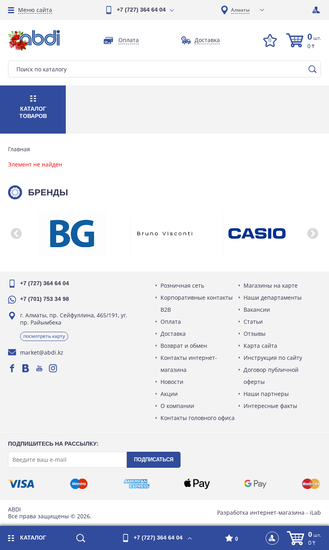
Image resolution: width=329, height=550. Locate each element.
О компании (177, 406)
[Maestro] (79, 484)
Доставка (173, 333)
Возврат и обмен (183, 345)
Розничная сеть (182, 285)
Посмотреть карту (44, 336)
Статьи (253, 321)
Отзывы (255, 333)
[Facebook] (12, 368)
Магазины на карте (271, 285)
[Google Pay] (255, 484)
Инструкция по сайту (273, 357)
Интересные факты (270, 406)
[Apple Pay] (196, 484)
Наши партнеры (266, 394)
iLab (315, 512)
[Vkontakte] (26, 368)
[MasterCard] (311, 484)
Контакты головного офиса (197, 418)
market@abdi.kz (41, 352)
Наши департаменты (273, 297)
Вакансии (257, 309)
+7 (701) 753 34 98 (44, 299)
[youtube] (39, 368)
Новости (171, 382)
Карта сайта (260, 345)
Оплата (170, 321)
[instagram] (53, 368)
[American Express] (137, 484)
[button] (16, 233)
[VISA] (21, 484)
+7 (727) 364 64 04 (141, 9)
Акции (169, 394)
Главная (19, 149)
